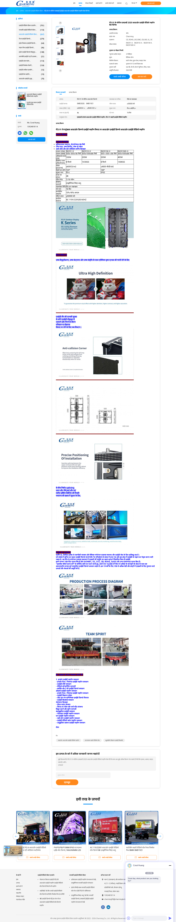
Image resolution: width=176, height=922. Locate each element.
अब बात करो (150, 3)
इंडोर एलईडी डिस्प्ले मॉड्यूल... (31, 52)
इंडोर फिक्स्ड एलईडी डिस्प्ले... (31, 43)
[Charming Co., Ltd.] (25, 3)
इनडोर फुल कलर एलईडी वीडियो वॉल (34, 103)
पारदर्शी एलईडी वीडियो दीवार (77, 875)
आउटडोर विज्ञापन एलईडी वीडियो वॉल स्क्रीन (34, 95)
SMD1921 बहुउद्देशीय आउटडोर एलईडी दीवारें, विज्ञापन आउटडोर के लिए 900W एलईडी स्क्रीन (67, 850)
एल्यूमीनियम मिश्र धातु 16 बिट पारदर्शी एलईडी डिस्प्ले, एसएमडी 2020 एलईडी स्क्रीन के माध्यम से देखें (82, 898)
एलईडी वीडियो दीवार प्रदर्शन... (31, 25)
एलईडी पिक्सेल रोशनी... (31, 65)
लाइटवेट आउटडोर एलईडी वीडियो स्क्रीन (68, 740)
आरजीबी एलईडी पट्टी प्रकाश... (31, 56)
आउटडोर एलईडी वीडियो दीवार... (31, 34)
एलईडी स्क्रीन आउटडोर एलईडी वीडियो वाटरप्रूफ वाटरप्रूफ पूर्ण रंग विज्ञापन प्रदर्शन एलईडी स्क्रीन (139, 850)
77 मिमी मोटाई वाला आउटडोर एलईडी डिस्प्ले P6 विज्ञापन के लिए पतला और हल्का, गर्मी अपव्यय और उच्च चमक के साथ (33, 850)
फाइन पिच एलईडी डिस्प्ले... (31, 48)
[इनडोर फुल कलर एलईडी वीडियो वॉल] (22, 105)
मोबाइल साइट (20, 896)
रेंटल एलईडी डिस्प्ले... (31, 39)
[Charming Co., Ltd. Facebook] (103, 907)
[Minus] (170, 865)
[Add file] (128, 918)
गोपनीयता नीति (20, 900)
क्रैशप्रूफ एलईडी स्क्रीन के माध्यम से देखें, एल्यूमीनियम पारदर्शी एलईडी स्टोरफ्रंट (83, 881)
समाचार (18, 889)
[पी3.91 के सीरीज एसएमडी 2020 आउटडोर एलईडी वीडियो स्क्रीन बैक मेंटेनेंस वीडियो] (86, 42)
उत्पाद (18, 883)
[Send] (170, 918)
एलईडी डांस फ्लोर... (31, 61)
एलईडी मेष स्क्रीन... (31, 74)
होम (17, 879)
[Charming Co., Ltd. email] (20, 133)
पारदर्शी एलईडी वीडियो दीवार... (31, 30)
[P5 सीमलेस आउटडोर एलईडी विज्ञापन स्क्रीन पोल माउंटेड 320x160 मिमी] (105, 827)
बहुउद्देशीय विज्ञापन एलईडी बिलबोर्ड (114, 740)
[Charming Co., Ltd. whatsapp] (25, 133)
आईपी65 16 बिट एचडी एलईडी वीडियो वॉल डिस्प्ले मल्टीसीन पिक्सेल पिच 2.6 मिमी (52, 892)
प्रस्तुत (67, 782)
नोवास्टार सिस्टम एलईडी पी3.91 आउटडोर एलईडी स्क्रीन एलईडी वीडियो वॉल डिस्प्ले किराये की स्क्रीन (51, 883)
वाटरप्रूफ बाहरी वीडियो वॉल (92, 740)
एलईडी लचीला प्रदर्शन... (31, 70)
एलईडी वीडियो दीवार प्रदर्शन (46, 875)
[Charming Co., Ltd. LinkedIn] (108, 907)
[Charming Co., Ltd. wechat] (31, 133)
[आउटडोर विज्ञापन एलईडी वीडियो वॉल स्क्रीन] (22, 96)
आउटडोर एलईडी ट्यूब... (31, 79)
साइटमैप (18, 893)
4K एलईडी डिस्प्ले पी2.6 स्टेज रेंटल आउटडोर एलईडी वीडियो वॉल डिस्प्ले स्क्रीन (50, 902)
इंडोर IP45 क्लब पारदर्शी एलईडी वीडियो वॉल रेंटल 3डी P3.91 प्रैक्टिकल (82, 889)
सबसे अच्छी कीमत (120, 76)
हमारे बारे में (19, 886)
